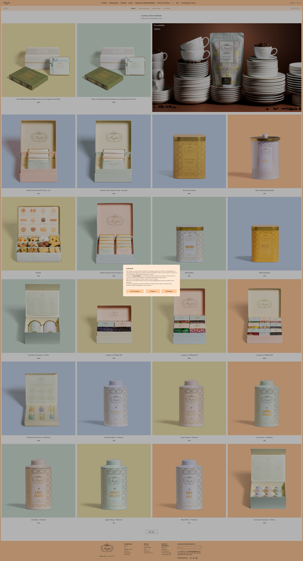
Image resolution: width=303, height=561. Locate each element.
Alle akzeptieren (169, 291)
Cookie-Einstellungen (135, 291)
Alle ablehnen (153, 291)
